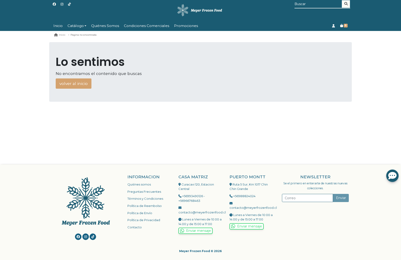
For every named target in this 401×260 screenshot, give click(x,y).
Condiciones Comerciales (146, 26)
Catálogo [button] (76, 26)
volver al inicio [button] (73, 83)
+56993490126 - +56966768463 (191, 198)
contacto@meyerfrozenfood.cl (200, 212)
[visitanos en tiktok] (69, 4)
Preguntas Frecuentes (144, 191)
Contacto (134, 227)
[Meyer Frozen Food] (200, 10)
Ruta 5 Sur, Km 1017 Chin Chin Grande (249, 186)
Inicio (58, 26)
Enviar (341, 198)
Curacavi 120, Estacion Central (196, 186)
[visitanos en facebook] (54, 4)
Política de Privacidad (143, 220)
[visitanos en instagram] (62, 4)
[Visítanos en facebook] (78, 236)
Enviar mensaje (198, 231)
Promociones (186, 26)
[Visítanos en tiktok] (93, 236)
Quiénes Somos (105, 26)
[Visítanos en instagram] (85, 236)
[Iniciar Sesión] (333, 25)
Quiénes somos (139, 184)
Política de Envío (139, 213)
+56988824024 (244, 196)
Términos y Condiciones (145, 198)
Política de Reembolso (144, 206)
